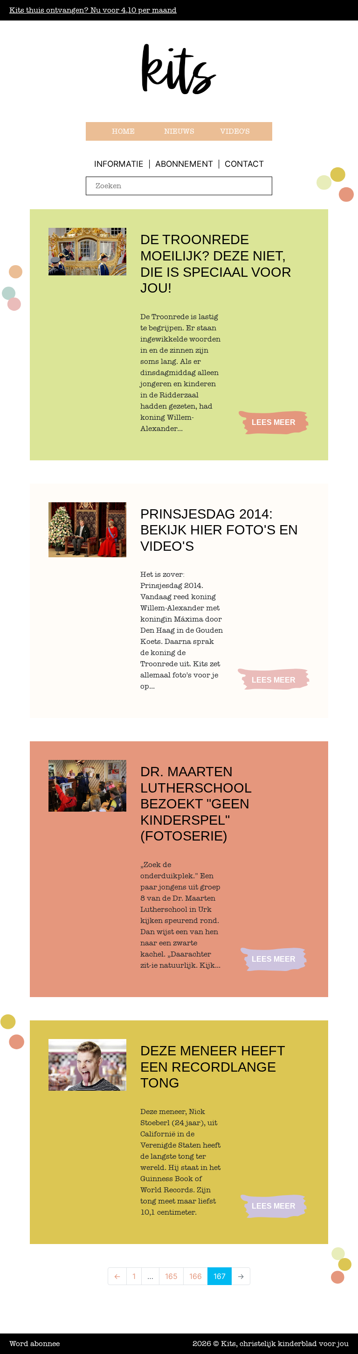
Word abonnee (34, 1344)
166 (195, 1276)
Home (123, 131)
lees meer (274, 422)
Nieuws (179, 131)
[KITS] (179, 81)
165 (171, 1276)
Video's (235, 131)
